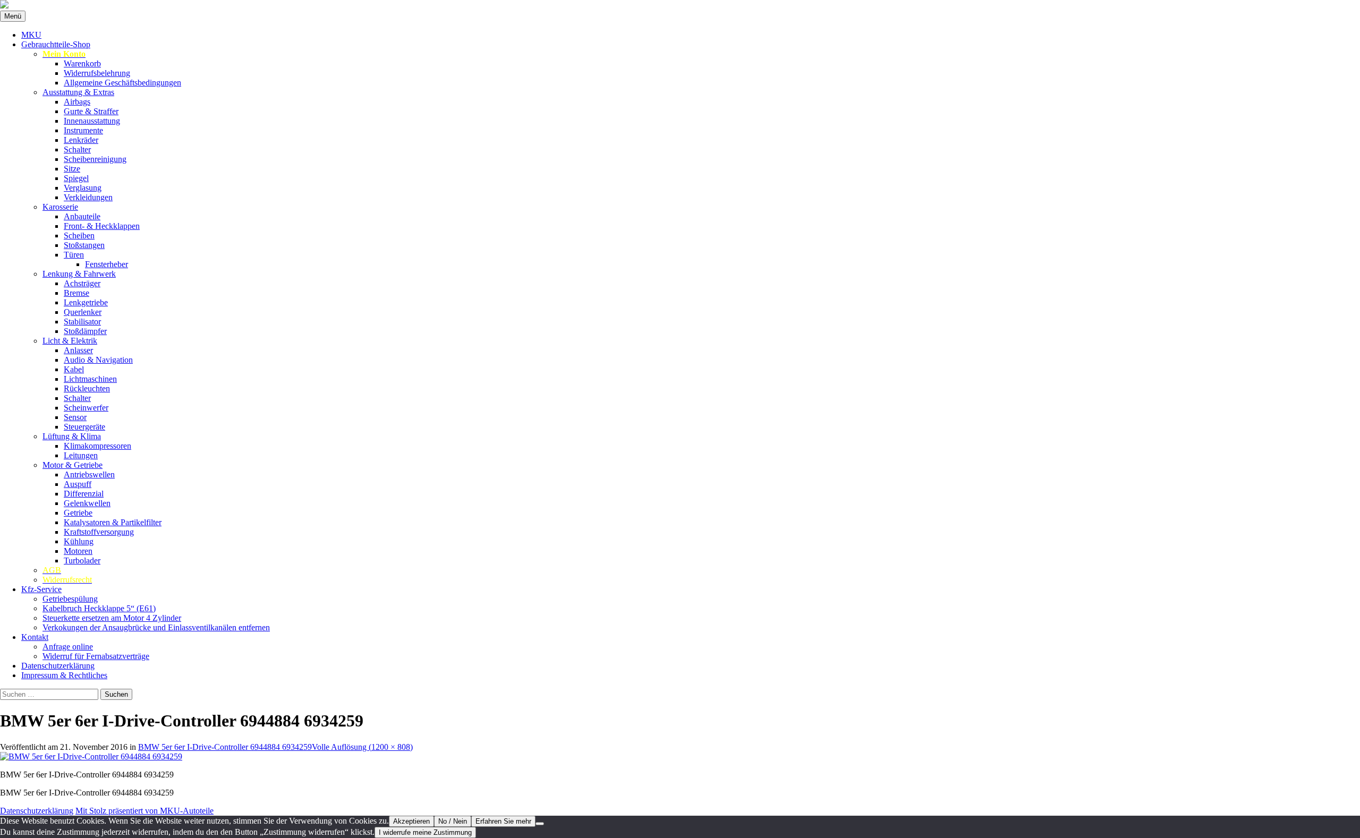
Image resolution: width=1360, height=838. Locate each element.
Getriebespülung (70, 598)
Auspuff (77, 484)
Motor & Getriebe (72, 464)
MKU (31, 34)
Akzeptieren (411, 821)
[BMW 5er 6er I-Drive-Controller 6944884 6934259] (91, 756)
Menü (12, 16)
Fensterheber (106, 264)
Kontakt (34, 637)
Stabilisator (82, 321)
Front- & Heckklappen (102, 225)
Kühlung (79, 541)
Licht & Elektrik (69, 340)
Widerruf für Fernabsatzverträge (95, 656)
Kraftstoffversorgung (99, 531)
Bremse (76, 292)
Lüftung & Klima (71, 436)
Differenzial (84, 493)
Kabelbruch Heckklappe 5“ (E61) (99, 608)
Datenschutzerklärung (58, 665)
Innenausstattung (92, 120)
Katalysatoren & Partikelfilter (113, 522)
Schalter (77, 149)
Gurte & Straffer (91, 111)
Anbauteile (82, 216)
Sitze (72, 168)
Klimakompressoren (97, 445)
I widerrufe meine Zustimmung (425, 832)
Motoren (78, 550)
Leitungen (81, 455)
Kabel (74, 369)
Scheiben (79, 235)
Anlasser (78, 350)
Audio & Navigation (98, 359)
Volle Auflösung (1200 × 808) (362, 746)
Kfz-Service (41, 589)
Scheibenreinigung (95, 159)
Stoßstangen (84, 245)
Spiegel (76, 178)
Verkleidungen (88, 197)
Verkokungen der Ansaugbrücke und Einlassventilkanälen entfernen (156, 627)
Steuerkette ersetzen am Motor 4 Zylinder (111, 617)
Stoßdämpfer (85, 331)
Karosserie (60, 206)
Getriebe (78, 512)
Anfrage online (67, 646)
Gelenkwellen (87, 503)
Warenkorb (82, 63)
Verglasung (82, 187)
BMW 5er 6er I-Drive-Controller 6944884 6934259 (225, 746)
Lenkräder (81, 139)
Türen (74, 254)
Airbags (77, 101)
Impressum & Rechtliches (64, 675)
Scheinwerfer (86, 407)
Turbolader (82, 560)
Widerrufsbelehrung (97, 73)
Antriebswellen (89, 474)
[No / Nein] (540, 823)
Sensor (75, 417)
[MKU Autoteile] (680, 5)
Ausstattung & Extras (78, 92)
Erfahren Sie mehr (503, 821)
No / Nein (452, 821)
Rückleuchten (87, 388)
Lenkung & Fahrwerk (79, 273)
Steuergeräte (84, 426)
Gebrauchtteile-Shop (55, 44)
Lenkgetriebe (86, 302)
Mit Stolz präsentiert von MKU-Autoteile (144, 810)
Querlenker (82, 312)
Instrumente (83, 130)
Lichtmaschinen (90, 378)
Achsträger (82, 283)
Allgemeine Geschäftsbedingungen (122, 82)
